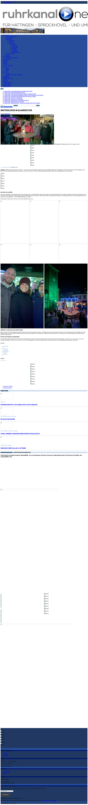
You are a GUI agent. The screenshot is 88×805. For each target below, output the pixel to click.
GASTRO (8, 55)
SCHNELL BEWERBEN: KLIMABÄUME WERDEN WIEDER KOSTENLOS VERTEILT (20, 433)
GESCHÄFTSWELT (10, 53)
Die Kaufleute (14, 49)
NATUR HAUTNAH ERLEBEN (8, 419)
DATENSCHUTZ (6, 771)
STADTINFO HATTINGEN (11, 36)
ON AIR (7, 73)
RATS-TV (5, 72)
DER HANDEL (14, 46)
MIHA (7, 70)
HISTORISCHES (9, 38)
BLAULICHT (5, 60)
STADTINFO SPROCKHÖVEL (12, 57)
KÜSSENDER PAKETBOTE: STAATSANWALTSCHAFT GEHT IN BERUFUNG (19, 404)
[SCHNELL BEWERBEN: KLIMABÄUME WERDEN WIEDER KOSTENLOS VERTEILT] (7, 428)
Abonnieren (5, 794)
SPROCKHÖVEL (6, 56)
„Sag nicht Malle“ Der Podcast (9, 1)
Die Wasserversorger (16, 52)
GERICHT (5, 80)
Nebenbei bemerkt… (7, 3)
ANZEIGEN (5, 754)
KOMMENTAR (6, 77)
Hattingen (7, 113)
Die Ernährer (14, 48)
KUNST (7, 68)
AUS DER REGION (7, 59)
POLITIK (5, 61)
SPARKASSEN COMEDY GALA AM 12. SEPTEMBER (13, 448)
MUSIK (7, 69)
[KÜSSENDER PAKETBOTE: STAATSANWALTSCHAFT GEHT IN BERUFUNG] (7, 399)
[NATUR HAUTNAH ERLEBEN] (7, 414)
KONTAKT (5, 755)
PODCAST (5, 81)
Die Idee (13, 44)
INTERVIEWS (11, 40)
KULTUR (5, 66)
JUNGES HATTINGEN (8, 78)
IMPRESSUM (6, 772)
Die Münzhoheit (15, 51)
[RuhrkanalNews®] (44, 16)
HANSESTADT (12, 43)
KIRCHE (5, 64)
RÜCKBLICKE (9, 39)
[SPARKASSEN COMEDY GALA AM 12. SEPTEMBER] (7, 443)
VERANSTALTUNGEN (7, 82)
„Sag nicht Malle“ (7, 83)
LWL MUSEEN (6, 76)
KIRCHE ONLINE (9, 65)
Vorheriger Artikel (7, 386)
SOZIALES (5, 63)
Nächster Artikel (7, 388)
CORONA (11, 42)
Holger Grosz (6, 167)
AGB (4, 774)
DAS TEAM (5, 753)
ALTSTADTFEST (6, 86)
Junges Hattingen (12, 416)
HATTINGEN (6, 35)
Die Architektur (15, 47)
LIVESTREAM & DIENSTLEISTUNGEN (14, 74)
